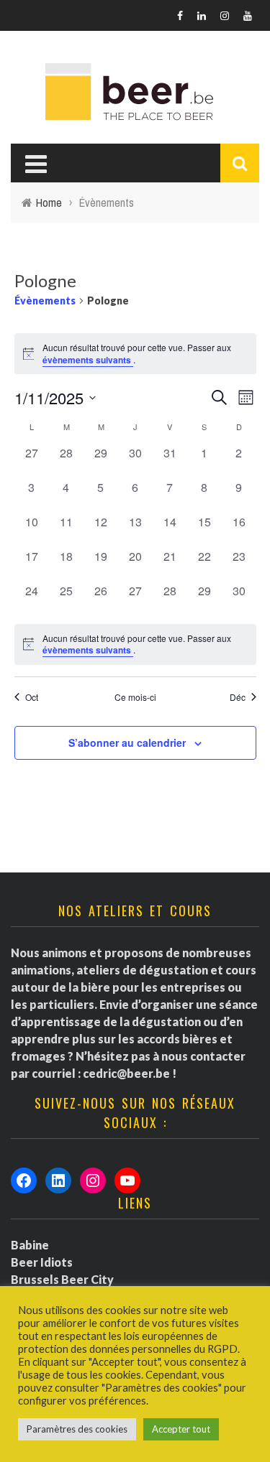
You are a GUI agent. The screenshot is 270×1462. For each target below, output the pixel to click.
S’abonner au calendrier (127, 742)
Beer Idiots (42, 1262)
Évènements (45, 300)
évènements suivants (87, 359)
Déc (238, 697)
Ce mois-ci (135, 697)
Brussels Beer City (62, 1279)
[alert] (135, 644)
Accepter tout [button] (181, 1429)
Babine (30, 1245)
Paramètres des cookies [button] (77, 1429)
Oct (31, 697)
